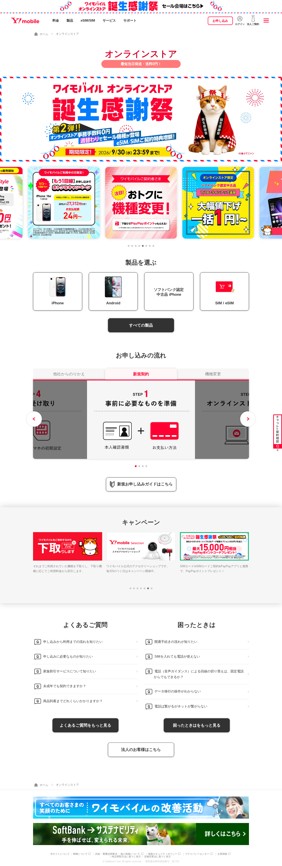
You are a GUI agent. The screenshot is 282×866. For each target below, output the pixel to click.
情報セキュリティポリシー (162, 854)
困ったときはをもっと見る (197, 725)
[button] (129, 246)
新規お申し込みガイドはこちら (145, 484)
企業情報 (222, 854)
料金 (55, 20)
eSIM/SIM (88, 20)
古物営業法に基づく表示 (157, 856)
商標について (80, 854)
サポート (130, 20)
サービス (109, 20)
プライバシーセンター (197, 854)
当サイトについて (60, 854)
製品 (70, 20)
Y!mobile (25, 20)
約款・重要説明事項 (106, 854)
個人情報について (130, 854)
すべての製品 (141, 325)
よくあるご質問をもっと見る (85, 725)
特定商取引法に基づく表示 (126, 856)
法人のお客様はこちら (141, 749)
